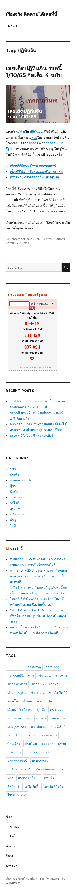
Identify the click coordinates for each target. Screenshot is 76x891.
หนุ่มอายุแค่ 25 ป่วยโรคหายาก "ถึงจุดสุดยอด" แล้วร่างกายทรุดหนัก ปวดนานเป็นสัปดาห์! (38, 576)
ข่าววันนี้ (16, 548)
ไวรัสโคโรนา (17, 795)
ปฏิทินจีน (36, 132)
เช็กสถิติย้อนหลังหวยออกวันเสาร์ (33, 166)
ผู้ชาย (14, 486)
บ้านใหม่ (31, 744)
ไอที (13, 526)
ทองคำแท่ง (58, 718)
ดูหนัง (41, 710)
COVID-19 (15, 667)
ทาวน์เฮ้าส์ (57, 727)
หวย (34, 137)
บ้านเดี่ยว (13, 744)
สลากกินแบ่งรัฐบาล (49, 769)
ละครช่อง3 (40, 761)
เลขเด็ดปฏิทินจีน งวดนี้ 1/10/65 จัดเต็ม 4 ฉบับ (34, 72)
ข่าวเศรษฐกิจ (16, 693)
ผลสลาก (48, 744)
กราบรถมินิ (15, 676)
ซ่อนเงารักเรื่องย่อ (20, 710)
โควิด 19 (13, 786)
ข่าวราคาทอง (17, 684)
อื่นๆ (13, 520)
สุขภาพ (15, 509)
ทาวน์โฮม (14, 735)
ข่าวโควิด (38, 693)
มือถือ (14, 492)
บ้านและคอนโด (21, 480)
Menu (12, 26)
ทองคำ (41, 718)
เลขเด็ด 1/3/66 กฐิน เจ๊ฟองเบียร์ (32, 435)
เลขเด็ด (49, 778)
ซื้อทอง (27, 701)
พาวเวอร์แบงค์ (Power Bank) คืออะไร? (39, 424)
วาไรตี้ (14, 503)
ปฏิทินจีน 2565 (14, 243)
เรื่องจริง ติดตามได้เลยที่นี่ (31, 14)
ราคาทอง (17, 497)
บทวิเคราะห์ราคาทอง (41, 735)
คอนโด (12, 701)
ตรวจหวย (14, 718)
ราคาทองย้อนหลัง (38, 752)
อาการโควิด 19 (29, 778)
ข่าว (37, 238)
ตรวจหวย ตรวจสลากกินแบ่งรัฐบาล (34, 177)
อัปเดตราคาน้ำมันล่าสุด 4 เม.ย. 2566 (36, 430)
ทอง (28, 718)
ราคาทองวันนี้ (17, 761)
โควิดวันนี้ (31, 786)
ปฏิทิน (20, 132)
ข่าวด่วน (45, 676)
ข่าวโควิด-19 (58, 693)
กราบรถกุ (34, 667)
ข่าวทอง (61, 676)
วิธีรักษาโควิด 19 (19, 769)
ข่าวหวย (48, 238)
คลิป (63, 200)
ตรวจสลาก (57, 710)
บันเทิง (14, 474)
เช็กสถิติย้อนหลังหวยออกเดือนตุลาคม (36, 171)
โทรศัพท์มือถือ (53, 786)
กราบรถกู (52, 667)
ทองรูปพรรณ (16, 727)
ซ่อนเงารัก (44, 701)
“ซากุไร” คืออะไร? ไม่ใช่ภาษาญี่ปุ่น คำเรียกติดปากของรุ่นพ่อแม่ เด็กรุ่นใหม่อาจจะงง (38, 616)
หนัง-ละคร (18, 514)
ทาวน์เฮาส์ (38, 727)
